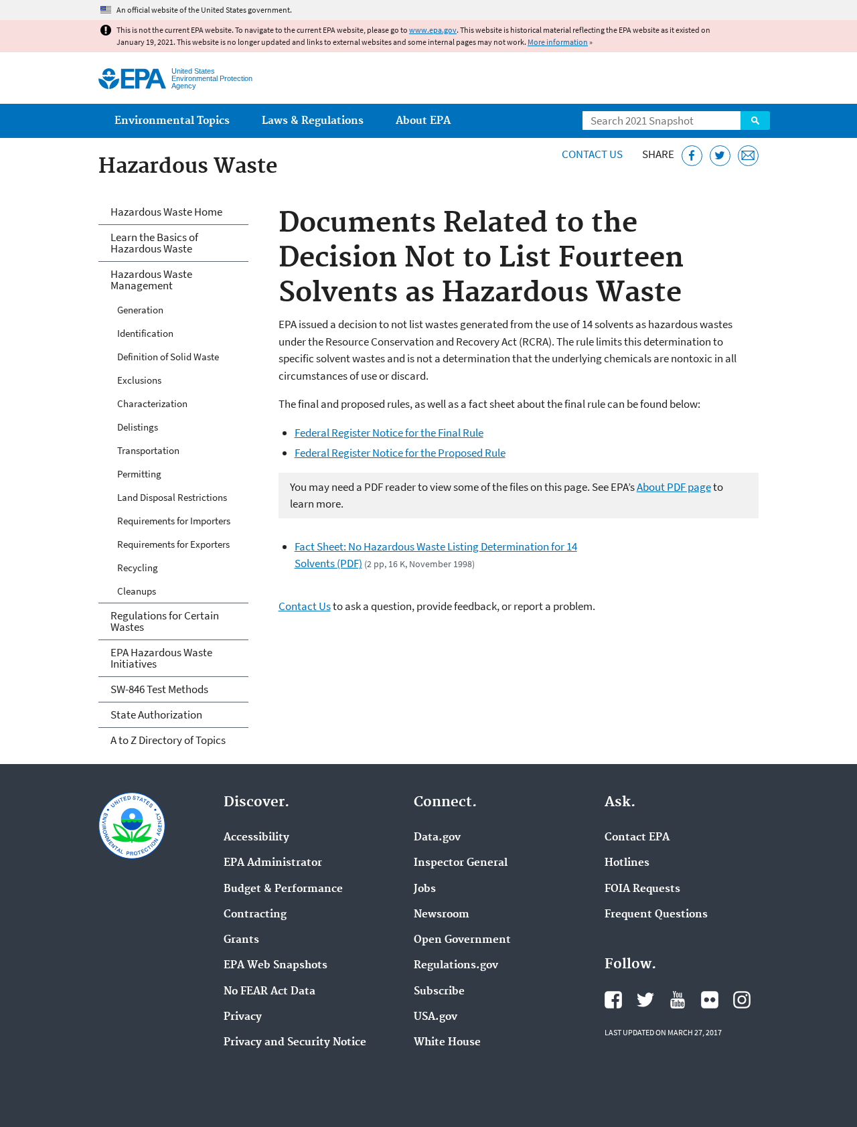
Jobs (425, 889)
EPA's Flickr (709, 999)
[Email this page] (748, 155)
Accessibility (256, 838)
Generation (140, 309)
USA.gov (435, 1017)
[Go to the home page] (132, 78)
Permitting (139, 473)
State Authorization (156, 714)
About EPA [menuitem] (423, 121)
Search (755, 120)
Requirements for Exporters (173, 544)
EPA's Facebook (613, 999)
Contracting (255, 915)
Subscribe (439, 992)
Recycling (137, 567)
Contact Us (592, 154)
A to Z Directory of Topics (168, 740)
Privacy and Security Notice (295, 1043)
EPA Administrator (273, 863)
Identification (145, 333)
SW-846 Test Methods (159, 689)
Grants (241, 940)
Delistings (137, 427)
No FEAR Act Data (269, 992)
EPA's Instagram (742, 999)
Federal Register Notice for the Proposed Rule (400, 452)
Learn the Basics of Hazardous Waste (154, 243)
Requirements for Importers (173, 520)
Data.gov (437, 838)
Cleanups (136, 591)
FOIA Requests (642, 889)
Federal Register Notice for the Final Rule (389, 432)
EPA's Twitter (645, 999)
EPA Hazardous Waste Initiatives (161, 658)
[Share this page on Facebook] (692, 155)
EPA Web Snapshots (275, 966)
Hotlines (627, 863)
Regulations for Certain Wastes (164, 621)
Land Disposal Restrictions (172, 497)
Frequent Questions (656, 915)
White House (447, 1043)
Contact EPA (637, 838)
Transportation (148, 450)
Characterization (152, 403)
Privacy (243, 1017)
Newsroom (441, 915)
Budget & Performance (283, 889)
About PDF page (674, 486)
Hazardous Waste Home (166, 211)
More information (558, 42)
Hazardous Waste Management (151, 280)
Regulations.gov (456, 966)
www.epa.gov (433, 30)
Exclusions (139, 380)
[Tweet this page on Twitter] (720, 155)
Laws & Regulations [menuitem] (313, 121)
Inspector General (461, 863)
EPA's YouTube (677, 999)
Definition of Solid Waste (168, 356)
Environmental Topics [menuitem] (172, 121)
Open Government (462, 940)
